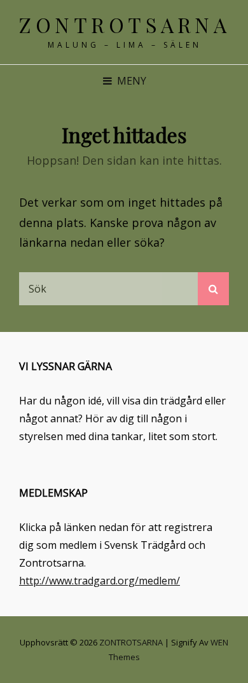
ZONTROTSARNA (124, 24)
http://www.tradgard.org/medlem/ (99, 581)
